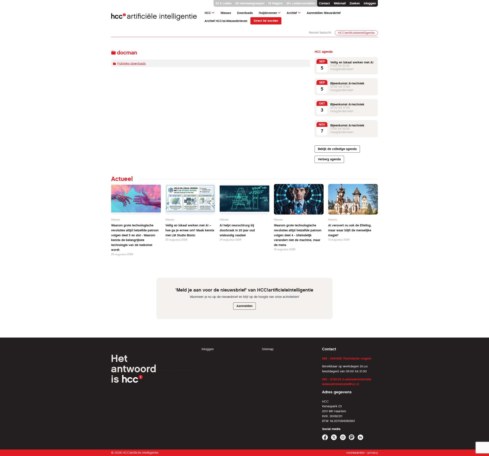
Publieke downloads (131, 63)
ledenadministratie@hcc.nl (340, 384)
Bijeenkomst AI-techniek (347, 83)
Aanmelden (244, 306)
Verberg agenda (329, 159)
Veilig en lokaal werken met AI (351, 62)
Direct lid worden (266, 21)
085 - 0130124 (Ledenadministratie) (346, 379)
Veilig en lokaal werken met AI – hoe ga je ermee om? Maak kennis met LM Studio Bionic (189, 230)
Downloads (245, 13)
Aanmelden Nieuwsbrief (324, 13)
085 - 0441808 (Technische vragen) (346, 358)
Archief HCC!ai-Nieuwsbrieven (226, 21)
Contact (324, 3)
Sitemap (268, 349)
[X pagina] (334, 437)
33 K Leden (223, 3)
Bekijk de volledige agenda (337, 149)
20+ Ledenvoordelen (300, 3)
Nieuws (226, 13)
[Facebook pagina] (325, 437)
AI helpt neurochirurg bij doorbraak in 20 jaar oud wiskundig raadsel (237, 230)
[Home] (154, 17)
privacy (373, 452)
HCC (208, 13)
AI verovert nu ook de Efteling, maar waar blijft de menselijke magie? (349, 230)
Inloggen (370, 3)
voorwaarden (355, 452)
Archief (292, 13)
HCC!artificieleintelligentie (356, 33)
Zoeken (355, 3)
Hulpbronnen (268, 13)
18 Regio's (275, 3)
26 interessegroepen (249, 3)
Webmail (340, 3)
